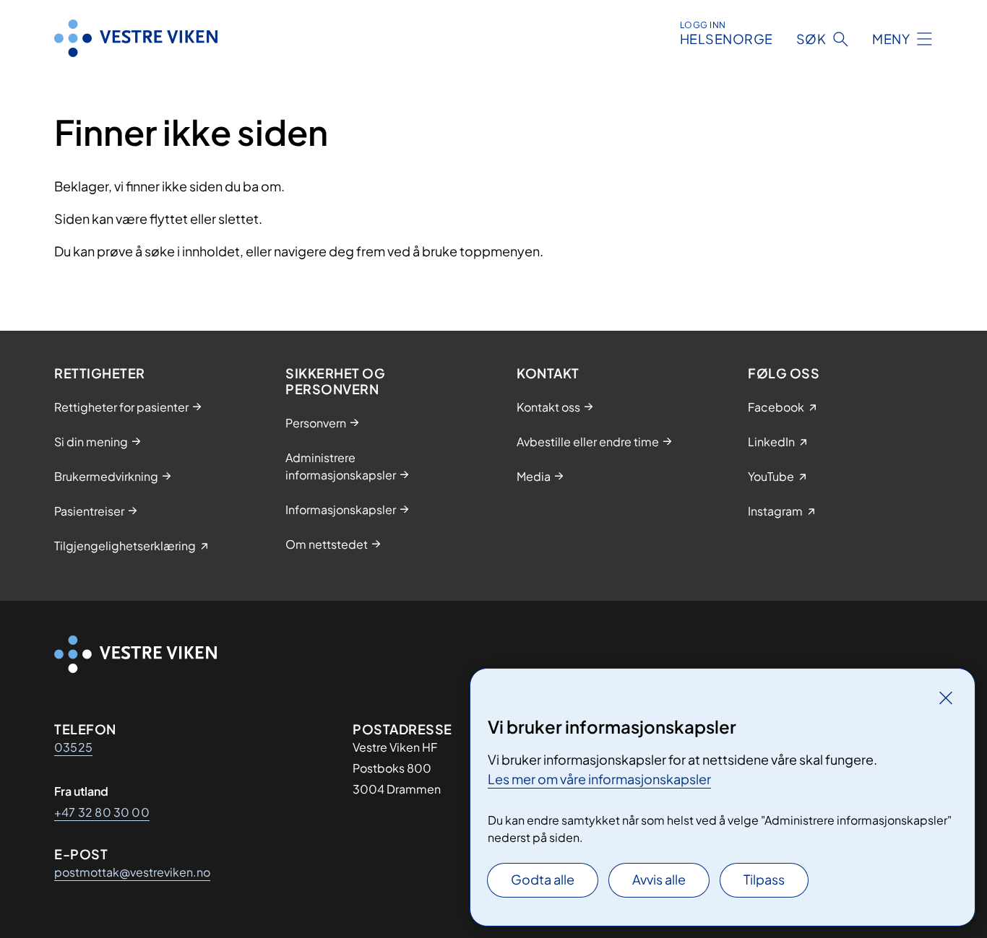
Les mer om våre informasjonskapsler (599, 778)
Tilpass (764, 879)
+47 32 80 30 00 (102, 812)
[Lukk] (945, 697)
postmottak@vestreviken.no (132, 872)
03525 (73, 747)
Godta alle (542, 879)
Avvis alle (659, 879)
